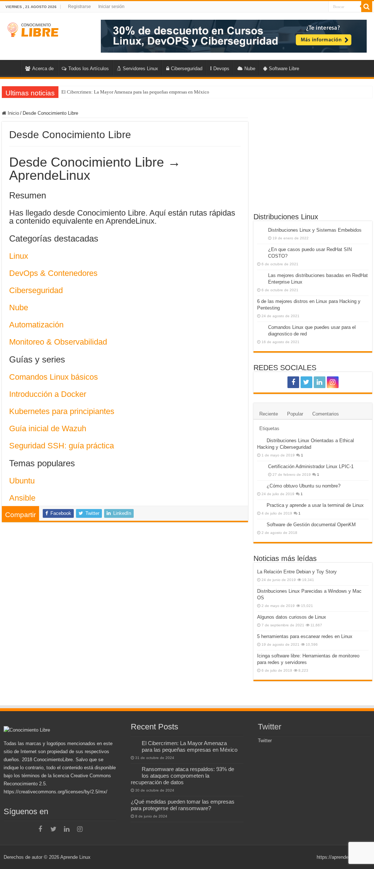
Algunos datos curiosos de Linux (291, 617)
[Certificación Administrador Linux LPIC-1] (260, 467)
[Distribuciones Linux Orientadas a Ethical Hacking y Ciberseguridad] (260, 440)
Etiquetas (269, 428)
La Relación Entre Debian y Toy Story (297, 571)
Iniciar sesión (111, 6)
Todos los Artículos (88, 68)
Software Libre (284, 68)
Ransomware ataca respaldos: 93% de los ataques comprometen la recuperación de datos (182, 775)
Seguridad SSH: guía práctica (61, 445)
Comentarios (325, 414)
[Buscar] (366, 6)
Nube (249, 68)
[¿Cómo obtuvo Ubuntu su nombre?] (260, 486)
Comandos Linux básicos (53, 377)
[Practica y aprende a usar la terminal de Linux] (260, 505)
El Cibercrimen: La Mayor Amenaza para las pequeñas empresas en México (135, 92)
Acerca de (43, 68)
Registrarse (79, 6)
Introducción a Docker (47, 394)
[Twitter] (306, 382)
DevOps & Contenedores (53, 273)
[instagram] (333, 382)
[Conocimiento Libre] (234, 35)
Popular (295, 414)
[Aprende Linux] (33, 28)
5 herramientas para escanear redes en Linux (304, 636)
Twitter (269, 726)
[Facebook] (293, 382)
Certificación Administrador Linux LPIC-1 (311, 466)
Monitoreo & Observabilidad (58, 341)
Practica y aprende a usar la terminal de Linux (315, 505)
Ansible (22, 497)
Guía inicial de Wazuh (47, 428)
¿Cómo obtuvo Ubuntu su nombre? (303, 486)
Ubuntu (22, 480)
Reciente (268, 414)
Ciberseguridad (186, 68)
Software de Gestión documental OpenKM (311, 524)
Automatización (36, 324)
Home (11, 67)
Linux (18, 256)
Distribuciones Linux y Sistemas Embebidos (315, 230)
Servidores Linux (140, 68)
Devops (221, 68)
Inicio (12, 113)
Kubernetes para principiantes (61, 411)
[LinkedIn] (319, 382)
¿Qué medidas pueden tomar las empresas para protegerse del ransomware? (182, 804)
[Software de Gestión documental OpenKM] (260, 524)
